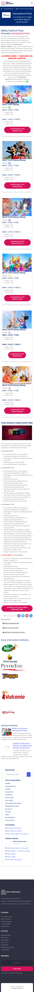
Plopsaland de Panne (12, 806)
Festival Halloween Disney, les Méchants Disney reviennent (22, 745)
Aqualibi (7, 783)
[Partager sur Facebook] (19, 616)
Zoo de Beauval (10, 817)
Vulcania (8, 812)
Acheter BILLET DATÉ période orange (17, 411)
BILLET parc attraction (11, 628)
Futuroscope (9, 798)
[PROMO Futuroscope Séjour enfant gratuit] (18, 834)
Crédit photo (5, 926)
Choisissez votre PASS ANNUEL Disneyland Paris (17, 608)
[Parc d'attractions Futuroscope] (10, 658)
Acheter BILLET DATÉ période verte (17, 130)
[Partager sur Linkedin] (31, 616)
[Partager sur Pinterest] (27, 616)
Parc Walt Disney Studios (13, 803)
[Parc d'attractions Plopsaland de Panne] (10, 676)
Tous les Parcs (9, 820)
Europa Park (9, 792)
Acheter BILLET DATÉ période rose (17, 355)
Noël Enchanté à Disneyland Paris (19, 729)
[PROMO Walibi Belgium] (18, 851)
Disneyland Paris (9, 9)
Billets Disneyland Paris (11, 623)
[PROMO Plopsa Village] (18, 854)
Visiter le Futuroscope (19, 841)
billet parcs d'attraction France (14, 632)
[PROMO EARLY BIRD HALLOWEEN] (18, 828)
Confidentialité (5, 924)
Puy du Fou (8, 809)
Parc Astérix (9, 800)
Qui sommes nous (6, 917)
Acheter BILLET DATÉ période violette (17, 242)
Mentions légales (6, 921)
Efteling (7, 789)
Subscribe (17, 969)
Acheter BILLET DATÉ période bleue (17, 185)
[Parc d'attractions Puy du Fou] (14, 667)
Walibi (7, 815)
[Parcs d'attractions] (7, 3)
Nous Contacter (6, 919)
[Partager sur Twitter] (23, 616)
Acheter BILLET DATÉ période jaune (17, 298)
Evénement (9, 795)
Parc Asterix (4, 938)
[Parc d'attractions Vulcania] (13, 695)
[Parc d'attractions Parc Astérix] (10, 647)
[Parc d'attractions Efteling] (9, 711)
